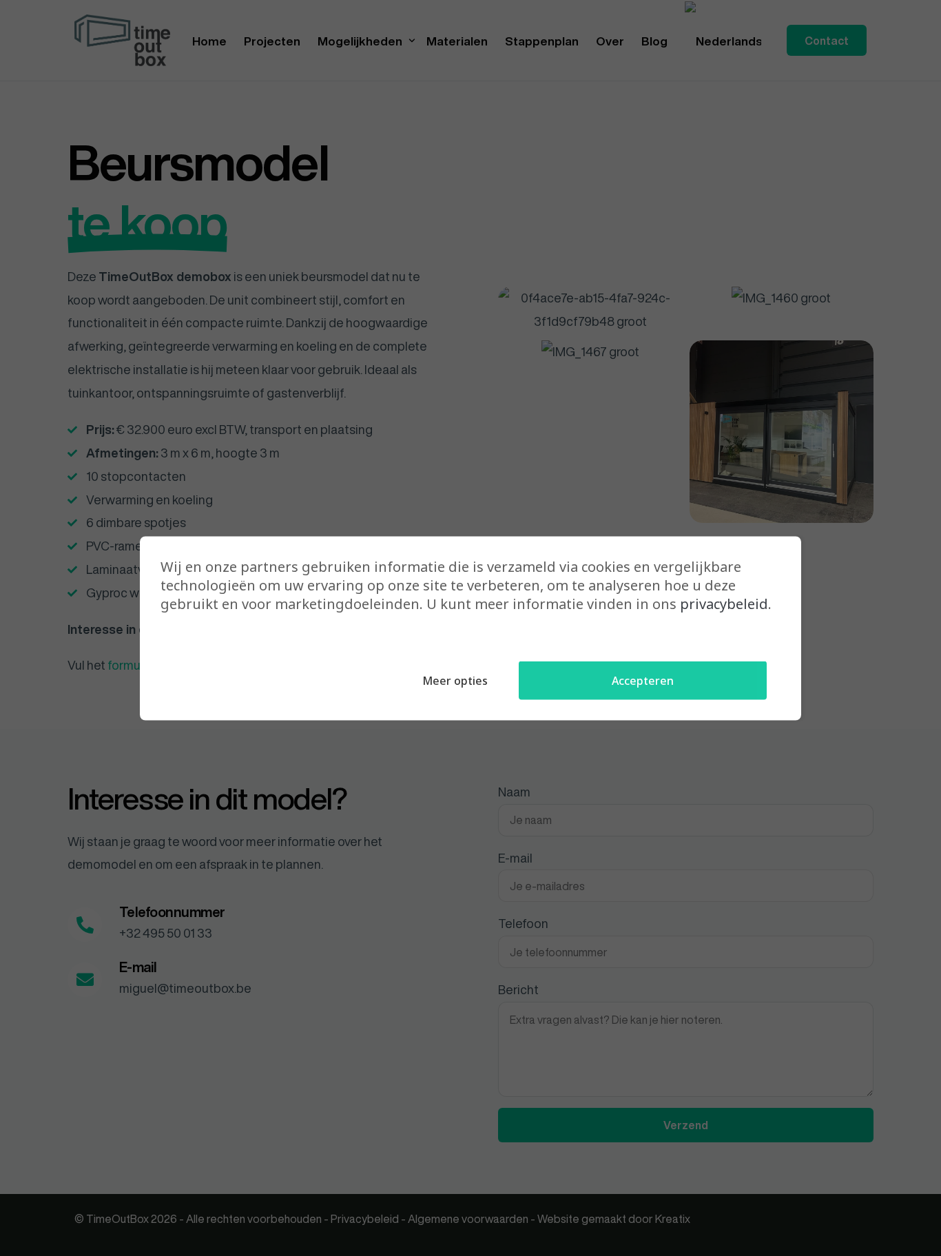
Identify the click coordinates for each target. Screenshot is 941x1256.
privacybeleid (724, 603)
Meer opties (455, 680)
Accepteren (643, 680)
